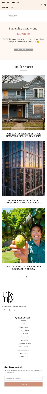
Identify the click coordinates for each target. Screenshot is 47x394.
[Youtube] (15, 310)
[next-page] (25, 277)
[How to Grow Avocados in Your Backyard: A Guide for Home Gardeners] (23, 235)
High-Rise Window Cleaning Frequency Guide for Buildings (24, 201)
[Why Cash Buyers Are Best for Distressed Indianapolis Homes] (23, 102)
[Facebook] (4, 310)
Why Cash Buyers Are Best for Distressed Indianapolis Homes (23, 135)
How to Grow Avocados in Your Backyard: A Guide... (24, 268)
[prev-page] (21, 277)
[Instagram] (9, 310)
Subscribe (23, 384)
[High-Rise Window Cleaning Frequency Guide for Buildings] (23, 168)
